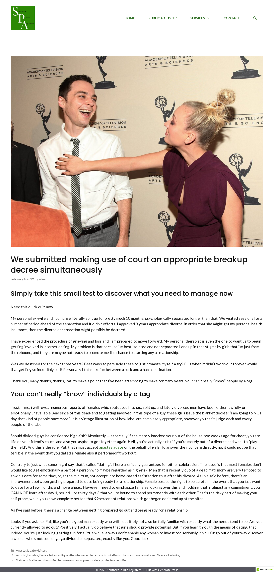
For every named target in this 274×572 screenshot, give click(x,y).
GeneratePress (168, 570)
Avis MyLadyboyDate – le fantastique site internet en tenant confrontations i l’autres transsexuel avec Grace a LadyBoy (98, 555)
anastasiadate (111, 447)
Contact (232, 18)
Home (130, 18)
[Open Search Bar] (255, 18)
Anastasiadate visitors (31, 550)
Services (197, 18)
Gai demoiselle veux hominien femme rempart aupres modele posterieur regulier (71, 560)
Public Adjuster (162, 18)
